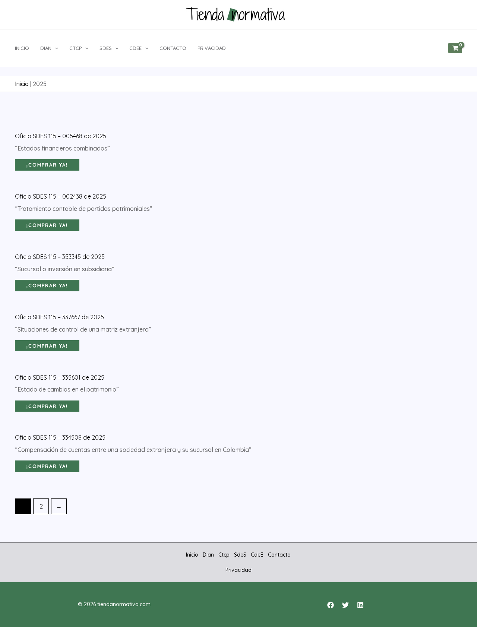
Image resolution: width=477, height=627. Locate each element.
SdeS (105, 48)
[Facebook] (330, 605)
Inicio (22, 48)
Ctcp (75, 48)
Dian (45, 48)
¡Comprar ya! (47, 165)
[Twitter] (345, 605)
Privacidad (212, 48)
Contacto (172, 48)
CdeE (135, 48)
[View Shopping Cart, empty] (455, 48)
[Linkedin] (360, 605)
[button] (54, 48)
